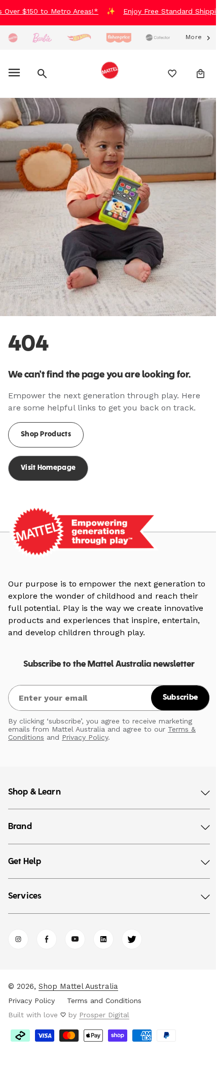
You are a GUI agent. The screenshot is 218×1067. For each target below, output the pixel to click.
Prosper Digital (104, 1007)
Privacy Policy (85, 730)
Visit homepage (48, 460)
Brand (20, 819)
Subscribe (173, 690)
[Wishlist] (165, 73)
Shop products (46, 427)
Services (25, 889)
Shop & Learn (34, 785)
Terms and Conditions (104, 993)
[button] (16, 74)
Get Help (24, 854)
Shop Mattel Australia (78, 978)
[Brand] (13, 38)
